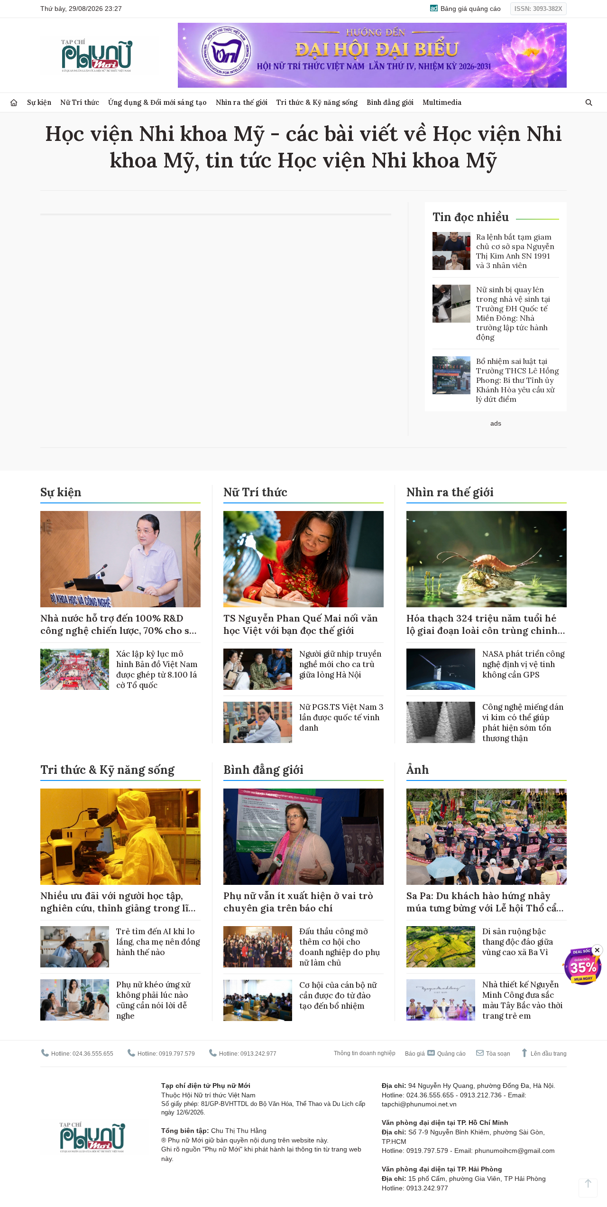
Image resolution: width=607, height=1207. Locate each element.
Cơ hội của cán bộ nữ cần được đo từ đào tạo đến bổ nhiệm (338, 995)
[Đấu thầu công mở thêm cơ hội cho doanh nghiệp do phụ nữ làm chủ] (257, 946)
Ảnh (417, 769)
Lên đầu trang (548, 1053)
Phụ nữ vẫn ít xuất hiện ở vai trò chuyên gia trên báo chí (298, 902)
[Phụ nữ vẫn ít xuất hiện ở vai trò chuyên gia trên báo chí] (303, 837)
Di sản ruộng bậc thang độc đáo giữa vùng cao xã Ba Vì (517, 941)
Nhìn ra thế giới (241, 102)
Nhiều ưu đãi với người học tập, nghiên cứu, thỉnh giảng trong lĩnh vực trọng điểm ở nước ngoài (120, 908)
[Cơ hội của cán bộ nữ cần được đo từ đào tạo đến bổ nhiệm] (257, 1000)
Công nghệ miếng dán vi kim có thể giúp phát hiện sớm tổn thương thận (522, 722)
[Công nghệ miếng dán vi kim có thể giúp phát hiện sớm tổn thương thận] (440, 722)
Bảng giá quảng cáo (470, 8)
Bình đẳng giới (390, 102)
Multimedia (442, 102)
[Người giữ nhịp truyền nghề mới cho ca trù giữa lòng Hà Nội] (257, 669)
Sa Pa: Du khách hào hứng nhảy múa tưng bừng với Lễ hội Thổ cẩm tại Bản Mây (485, 908)
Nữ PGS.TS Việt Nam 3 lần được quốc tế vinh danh (341, 717)
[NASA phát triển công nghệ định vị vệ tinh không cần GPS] (440, 669)
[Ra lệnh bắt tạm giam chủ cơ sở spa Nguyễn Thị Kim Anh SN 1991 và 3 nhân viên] (451, 251)
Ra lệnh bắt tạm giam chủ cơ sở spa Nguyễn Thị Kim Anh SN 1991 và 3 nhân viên (515, 251)
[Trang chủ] (13, 102)
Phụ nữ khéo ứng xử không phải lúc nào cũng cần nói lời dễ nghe (153, 1000)
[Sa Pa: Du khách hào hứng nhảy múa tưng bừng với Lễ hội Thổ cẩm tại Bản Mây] (486, 837)
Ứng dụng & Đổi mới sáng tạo (157, 102)
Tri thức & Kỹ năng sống (317, 102)
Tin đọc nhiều (470, 217)
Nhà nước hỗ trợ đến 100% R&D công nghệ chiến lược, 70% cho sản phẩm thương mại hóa (120, 630)
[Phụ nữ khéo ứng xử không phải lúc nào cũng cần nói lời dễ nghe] (74, 1000)
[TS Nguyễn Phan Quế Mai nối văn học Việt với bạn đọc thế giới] (303, 559)
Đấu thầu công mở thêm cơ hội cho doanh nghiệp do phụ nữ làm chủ (339, 947)
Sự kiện (39, 102)
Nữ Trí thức (79, 102)
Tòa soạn (497, 1053)
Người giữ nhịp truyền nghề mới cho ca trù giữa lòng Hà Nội (340, 664)
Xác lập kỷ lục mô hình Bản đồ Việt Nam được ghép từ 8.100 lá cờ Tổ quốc (157, 669)
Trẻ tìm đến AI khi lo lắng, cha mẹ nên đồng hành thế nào (158, 941)
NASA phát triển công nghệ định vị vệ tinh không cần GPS (523, 664)
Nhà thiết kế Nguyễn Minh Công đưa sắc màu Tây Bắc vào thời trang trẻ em (522, 1000)
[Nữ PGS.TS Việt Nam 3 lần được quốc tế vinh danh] (257, 722)
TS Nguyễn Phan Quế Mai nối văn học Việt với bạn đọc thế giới (300, 624)
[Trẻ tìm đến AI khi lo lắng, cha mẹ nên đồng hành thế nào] (74, 946)
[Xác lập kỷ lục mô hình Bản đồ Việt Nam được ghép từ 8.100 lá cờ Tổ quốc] (74, 669)
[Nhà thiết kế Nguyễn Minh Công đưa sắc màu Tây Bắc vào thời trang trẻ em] (440, 1000)
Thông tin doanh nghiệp (364, 1053)
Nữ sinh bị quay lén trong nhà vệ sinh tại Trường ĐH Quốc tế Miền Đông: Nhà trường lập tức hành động (513, 313)
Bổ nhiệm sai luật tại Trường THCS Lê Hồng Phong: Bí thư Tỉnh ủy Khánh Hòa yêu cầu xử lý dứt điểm (517, 380)
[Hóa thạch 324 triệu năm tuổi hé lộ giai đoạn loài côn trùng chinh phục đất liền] (486, 559)
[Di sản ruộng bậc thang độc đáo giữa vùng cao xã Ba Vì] (440, 946)
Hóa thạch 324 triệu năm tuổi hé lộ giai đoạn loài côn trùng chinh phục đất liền (482, 630)
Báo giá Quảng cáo (435, 1053)
